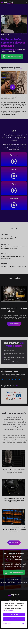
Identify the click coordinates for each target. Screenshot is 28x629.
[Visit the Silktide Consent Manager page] (23, 623)
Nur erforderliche (14, 619)
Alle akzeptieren (14, 614)
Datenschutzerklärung (8, 610)
